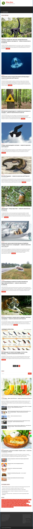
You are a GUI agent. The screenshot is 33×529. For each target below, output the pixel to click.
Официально (21, 503)
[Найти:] (16, 374)
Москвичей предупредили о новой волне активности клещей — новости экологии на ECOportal (16, 111)
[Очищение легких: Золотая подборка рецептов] (4, 466)
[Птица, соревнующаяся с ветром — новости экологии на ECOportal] (16, 133)
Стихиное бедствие (4, 505)
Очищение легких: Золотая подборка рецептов (15, 463)
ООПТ (14, 503)
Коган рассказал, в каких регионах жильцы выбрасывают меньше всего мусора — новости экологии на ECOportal (18, 421)
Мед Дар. (9, 2)
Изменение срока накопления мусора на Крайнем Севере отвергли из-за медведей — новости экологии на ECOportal (16, 245)
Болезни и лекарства (11, 499)
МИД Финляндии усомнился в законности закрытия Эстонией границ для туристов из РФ (16, 486)
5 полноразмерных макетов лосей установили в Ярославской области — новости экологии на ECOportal (14, 283)
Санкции (23, 504)
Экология (2, 38)
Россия (18, 504)
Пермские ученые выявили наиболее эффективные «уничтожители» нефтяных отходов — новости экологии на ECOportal (19, 426)
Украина (9, 505)
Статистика (26, 504)
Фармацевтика (13, 505)
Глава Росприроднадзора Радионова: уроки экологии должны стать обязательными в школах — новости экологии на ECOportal (19, 411)
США (20, 504)
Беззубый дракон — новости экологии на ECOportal (15, 176)
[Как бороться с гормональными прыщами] (4, 471)
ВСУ (19, 499)
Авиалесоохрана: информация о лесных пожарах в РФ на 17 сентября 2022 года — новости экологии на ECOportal (19, 407)
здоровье (27, 505)
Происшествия (14, 504)
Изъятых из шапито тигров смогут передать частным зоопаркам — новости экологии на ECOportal (16, 318)
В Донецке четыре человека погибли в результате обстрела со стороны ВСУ (14, 489)
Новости (3, 503)
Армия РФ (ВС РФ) (4, 499)
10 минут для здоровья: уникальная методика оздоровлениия (18, 458)
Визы (30, 499)
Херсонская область (19, 505)
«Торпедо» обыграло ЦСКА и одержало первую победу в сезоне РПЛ (13, 488)
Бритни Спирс (16, 499)
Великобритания (23, 499)
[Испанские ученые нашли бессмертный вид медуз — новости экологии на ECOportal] (16, 63)
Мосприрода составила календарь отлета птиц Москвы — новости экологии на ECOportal (14, 352)
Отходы (17, 503)
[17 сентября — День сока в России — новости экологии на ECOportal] (16, 396)
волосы (24, 505)
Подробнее (7, 48)
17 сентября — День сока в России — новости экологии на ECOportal (16, 398)
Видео (27, 499)
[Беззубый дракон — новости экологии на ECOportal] (16, 166)
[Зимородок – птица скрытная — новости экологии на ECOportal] (16, 196)
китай (30, 505)
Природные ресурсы (5, 504)
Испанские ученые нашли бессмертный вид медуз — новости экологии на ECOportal (15, 77)
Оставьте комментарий (4, 79)
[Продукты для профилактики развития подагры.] (4, 480)
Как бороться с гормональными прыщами (14, 468)
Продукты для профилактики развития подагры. (15, 477)
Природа (25, 503)
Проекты (10, 504)
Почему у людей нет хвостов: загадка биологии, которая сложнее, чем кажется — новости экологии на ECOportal (16, 41)
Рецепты (2, 449)
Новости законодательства (9, 503)
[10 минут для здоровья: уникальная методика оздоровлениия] (4, 461)
